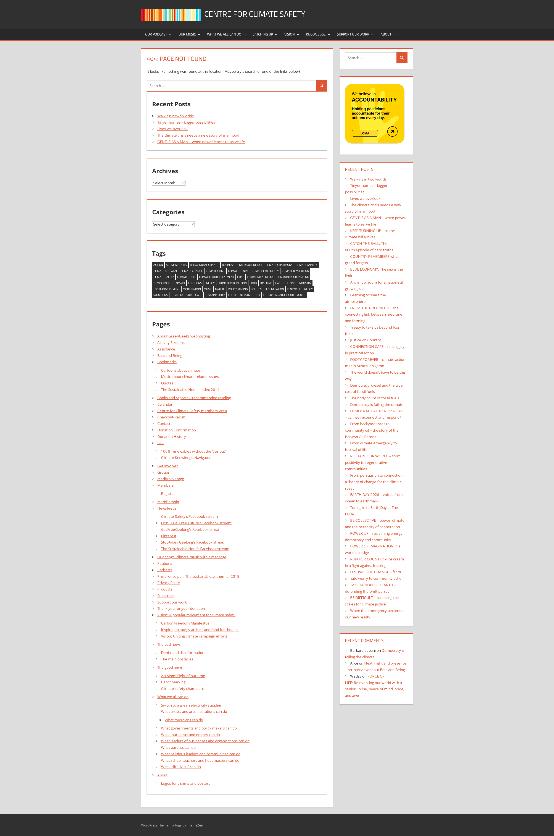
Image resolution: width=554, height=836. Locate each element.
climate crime (215, 271)
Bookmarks (167, 361)
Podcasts (164, 569)
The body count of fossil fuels (374, 397)
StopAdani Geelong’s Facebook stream (193, 542)
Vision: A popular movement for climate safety (196, 614)
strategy (177, 295)
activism (172, 265)
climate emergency (265, 271)
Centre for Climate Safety (254, 14)
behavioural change (204, 265)
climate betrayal (165, 271)
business (228, 265)
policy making (238, 289)
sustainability (215, 295)
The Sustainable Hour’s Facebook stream (195, 548)
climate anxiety (306, 265)
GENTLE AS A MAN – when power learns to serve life (201, 141)
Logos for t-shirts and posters (185, 783)
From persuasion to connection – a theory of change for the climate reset (375, 482)
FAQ (160, 442)
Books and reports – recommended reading (194, 397)
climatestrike (186, 277)
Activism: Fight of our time (183, 675)
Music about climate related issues (190, 376)
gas (277, 283)
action (158, 265)
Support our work (353, 34)
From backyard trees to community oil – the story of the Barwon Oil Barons (372, 430)
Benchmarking (173, 681)
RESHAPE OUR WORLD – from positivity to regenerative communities (373, 462)
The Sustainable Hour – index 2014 (190, 389)
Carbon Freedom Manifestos (185, 623)
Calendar (164, 404)
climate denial (238, 271)
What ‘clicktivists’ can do (181, 766)
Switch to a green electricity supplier (191, 705)
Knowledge (316, 34)
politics (256, 289)
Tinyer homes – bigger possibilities (186, 122)
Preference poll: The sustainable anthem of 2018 (198, 576)
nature (220, 289)
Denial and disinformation (182, 652)
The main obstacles (177, 659)
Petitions (164, 563)
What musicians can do (184, 719)
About (386, 34)
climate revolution (295, 271)
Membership (168, 501)
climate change (191, 271)
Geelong (289, 283)
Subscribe (165, 595)
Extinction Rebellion (232, 283)
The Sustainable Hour (278, 295)
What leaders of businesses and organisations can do (205, 740)
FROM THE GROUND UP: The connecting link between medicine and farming (373, 314)
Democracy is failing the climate (376, 404)
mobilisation (192, 289)
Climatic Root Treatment (216, 277)
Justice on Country (365, 339)
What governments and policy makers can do (199, 728)
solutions (160, 295)
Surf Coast (194, 295)
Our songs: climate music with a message (191, 556)
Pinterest (168, 535)
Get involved (168, 465)
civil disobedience (250, 265)
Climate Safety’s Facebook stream (189, 516)
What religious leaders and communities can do (200, 753)
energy (210, 283)
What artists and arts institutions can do (194, 711)
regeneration (274, 289)
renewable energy (300, 289)
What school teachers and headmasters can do (200, 760)
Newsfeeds (166, 508)
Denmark (178, 283)
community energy (260, 277)
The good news (170, 667)
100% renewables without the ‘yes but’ (193, 451)
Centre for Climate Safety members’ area (192, 410)
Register (168, 493)
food (253, 283)
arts (184, 265)
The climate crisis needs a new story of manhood (198, 135)
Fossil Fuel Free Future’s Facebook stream (196, 522)
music (208, 289)
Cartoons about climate (180, 370)
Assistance (166, 349)
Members (165, 485)
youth (301, 295)
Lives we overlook (172, 128)
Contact (163, 423)
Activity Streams (171, 342)
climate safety (163, 277)
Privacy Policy (168, 582)
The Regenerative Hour (244, 295)
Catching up (263, 34)
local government (166, 289)
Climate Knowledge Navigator (186, 457)
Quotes (167, 383)
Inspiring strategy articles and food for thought (200, 629)
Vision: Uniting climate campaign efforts (194, 636)
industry (305, 283)
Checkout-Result (171, 417)
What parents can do (178, 747)
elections (195, 283)
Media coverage (170, 478)
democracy (161, 283)
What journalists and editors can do (190, 734)
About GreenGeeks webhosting (183, 336)
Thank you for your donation (181, 608)
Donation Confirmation (176, 430)
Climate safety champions (183, 688)
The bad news (168, 644)
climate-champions (279, 265)
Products (164, 589)
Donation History (171, 436)
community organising (293, 277)
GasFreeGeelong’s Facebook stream (191, 529)
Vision (289, 34)
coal (240, 277)
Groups (163, 472)
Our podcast (156, 34)
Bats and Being (169, 355)
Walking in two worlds (175, 115)
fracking (266, 283)
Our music (187, 34)
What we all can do (224, 34)
